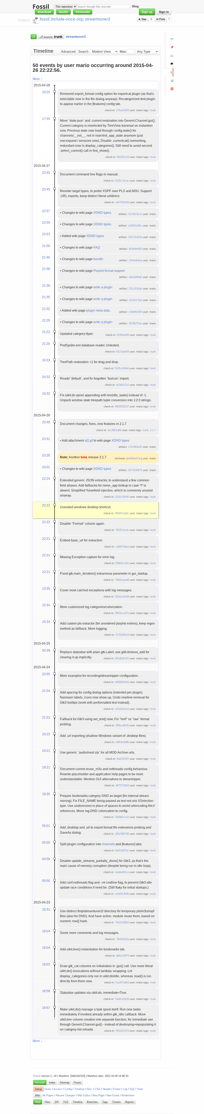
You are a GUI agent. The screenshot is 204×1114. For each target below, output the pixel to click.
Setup (38, 1089)
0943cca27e (122, 613)
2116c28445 (122, 496)
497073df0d (122, 785)
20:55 (46, 92)
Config (68, 1089)
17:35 (46, 118)
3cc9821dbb (115, 430)
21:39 (46, 269)
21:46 (46, 257)
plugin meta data (98, 310)
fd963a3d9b (122, 742)
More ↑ (37, 79)
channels (108, 844)
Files (47, 1101)
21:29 (46, 320)
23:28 (46, 455)
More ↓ (37, 1041)
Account (40, 1082)
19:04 (46, 931)
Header (107, 1089)
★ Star (142, 19)
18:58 (46, 991)
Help (37, 1101)
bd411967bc (122, 850)
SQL (132, 1089)
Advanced (68, 51)
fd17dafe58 (122, 351)
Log (125, 1089)
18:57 (46, 1007)
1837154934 (135, 237)
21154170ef (135, 300)
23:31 (46, 439)
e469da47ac (134, 458)
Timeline (79, 1089)
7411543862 (122, 922)
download (44, 12)
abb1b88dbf (135, 277)
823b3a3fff (123, 334)
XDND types (102, 212)
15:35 (46, 588)
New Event (113, 1095)
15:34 (46, 605)
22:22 (46, 505)
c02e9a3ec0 (122, 708)
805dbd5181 (122, 658)
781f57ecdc (122, 529)
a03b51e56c (135, 225)
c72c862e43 (135, 446)
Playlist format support (109, 270)
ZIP (57, 1101)
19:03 (46, 964)
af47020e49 (122, 202)
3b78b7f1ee (135, 323)
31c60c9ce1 (135, 214)
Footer (117, 1089)
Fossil (36, 1075)
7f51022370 (122, 1030)
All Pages (48, 1095)
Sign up (147, 12)
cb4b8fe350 (135, 311)
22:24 (46, 478)
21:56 (46, 246)
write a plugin (102, 287)
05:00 (46, 842)
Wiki (37, 1095)
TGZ (65, 1101)
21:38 (46, 285)
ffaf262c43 (123, 156)
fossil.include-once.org (61, 19)
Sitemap (64, 1082)
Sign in (164, 12)
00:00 (46, 880)
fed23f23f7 (123, 758)
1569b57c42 (122, 817)
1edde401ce (122, 872)
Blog (135, 6)
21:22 (46, 332)
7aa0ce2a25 (122, 998)
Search (83, 51)
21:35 (46, 297)
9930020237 (122, 406)
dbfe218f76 (122, 955)
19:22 (46, 734)
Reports (129, 1101)
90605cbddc (122, 513)
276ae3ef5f (122, 110)
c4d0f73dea (122, 546)
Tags (105, 1101)
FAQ (96, 247)
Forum (77, 1082)
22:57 (46, 211)
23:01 (46, 467)
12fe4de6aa (135, 260)
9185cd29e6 (122, 368)
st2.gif (89, 440)
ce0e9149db (122, 893)
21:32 (46, 309)
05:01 (46, 825)
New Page (98, 1095)
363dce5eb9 (122, 596)
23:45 (46, 172)
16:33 (46, 360)
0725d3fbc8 (122, 634)
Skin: (89, 1089)
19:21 (46, 750)
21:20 (46, 343)
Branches (92, 1101)
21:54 (46, 690)
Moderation (128, 1095)
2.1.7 (153, 430)
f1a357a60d (122, 982)
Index (52, 1082)
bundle (98, 259)
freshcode (83, 12)
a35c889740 (122, 833)
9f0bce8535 (122, 725)
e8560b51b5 (122, 682)
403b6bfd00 (135, 248)
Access (57, 1089)
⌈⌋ (33, 36)
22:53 (46, 234)
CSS (97, 1089)
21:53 (46, 717)
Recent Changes (65, 1095)
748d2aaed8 (122, 579)
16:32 (46, 377)
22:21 (46, 538)
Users (47, 1089)
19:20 (46, 794)
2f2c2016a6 (135, 288)
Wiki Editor (83, 1095)
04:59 (46, 859)
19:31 (46, 909)
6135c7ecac (122, 180)
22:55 (46, 222)
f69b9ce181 (122, 563)
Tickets (116, 1101)
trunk (153, 110)
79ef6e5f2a (122, 939)
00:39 (46, 650)
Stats (140, 1089)
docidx (63, 12)
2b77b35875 (135, 470)
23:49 (46, 422)
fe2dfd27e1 (122, 384)
